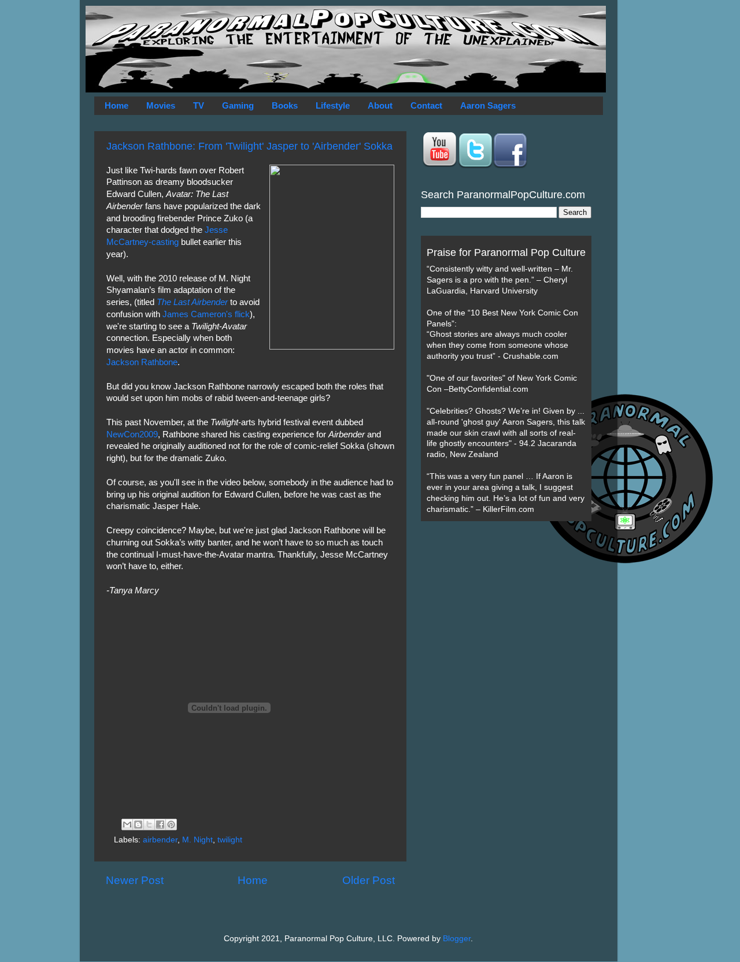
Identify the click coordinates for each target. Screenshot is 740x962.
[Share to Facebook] (160, 824)
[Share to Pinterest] (171, 824)
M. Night (197, 839)
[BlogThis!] (138, 824)
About (380, 105)
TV (198, 105)
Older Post (368, 880)
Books (285, 105)
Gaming (238, 105)
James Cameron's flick (206, 314)
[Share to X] (149, 824)
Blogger (457, 938)
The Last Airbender (192, 302)
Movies (160, 105)
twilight (229, 839)
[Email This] (127, 824)
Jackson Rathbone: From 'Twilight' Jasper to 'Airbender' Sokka (249, 146)
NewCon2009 (132, 434)
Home (116, 105)
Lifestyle (333, 105)
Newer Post (135, 880)
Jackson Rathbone (141, 362)
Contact (426, 105)
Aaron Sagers (488, 105)
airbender (160, 839)
